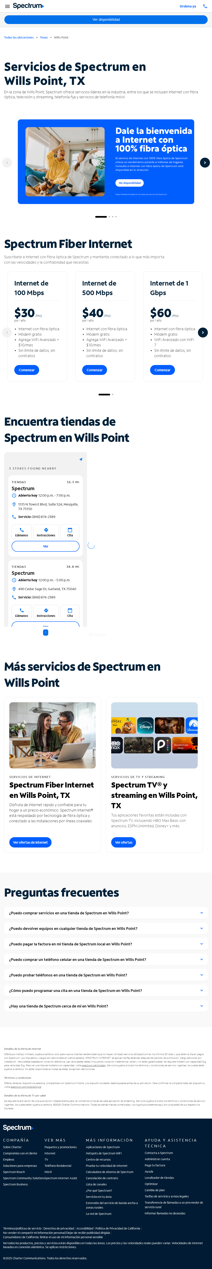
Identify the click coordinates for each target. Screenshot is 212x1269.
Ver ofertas (123, 842)
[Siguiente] (205, 163)
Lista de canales (96, 1184)
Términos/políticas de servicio (22, 1228)
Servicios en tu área (99, 1197)
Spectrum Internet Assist (61, 1178)
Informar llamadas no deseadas (165, 1213)
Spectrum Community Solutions (24, 1178)
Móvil (48, 1172)
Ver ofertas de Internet (30, 842)
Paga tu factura (155, 1165)
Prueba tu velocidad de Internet (107, 1166)
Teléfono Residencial (58, 1166)
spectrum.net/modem (94, 1065)
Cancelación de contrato (102, 1178)
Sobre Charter (12, 1147)
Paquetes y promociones (61, 1147)
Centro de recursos (98, 1159)
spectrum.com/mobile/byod (26, 1086)
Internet (50, 1153)
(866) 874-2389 (36, 516)
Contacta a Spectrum (159, 1153)
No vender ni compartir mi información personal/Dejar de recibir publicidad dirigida (56, 1233)
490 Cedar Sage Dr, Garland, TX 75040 (47, 589)
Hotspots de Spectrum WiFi (104, 1153)
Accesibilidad (84, 1228)
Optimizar (151, 1184)
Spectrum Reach (14, 1172)
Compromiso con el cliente (20, 1153)
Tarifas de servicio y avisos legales (167, 1196)
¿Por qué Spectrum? (99, 1190)
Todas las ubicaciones (19, 37)
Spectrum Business (15, 1184)
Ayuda (149, 1171)
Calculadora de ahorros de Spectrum (109, 1172)
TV (46, 1159)
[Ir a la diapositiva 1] (101, 217)
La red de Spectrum (98, 1214)
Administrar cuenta (157, 1159)
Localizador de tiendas (159, 1178)
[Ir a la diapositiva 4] (116, 217)
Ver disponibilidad (106, 20)
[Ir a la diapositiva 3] (112, 217)
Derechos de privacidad (58, 1228)
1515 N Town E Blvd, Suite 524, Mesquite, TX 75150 (48, 506)
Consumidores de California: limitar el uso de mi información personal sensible (53, 1237)
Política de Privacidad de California (117, 1228)
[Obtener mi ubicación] (81, 459)
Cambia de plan (155, 1190)
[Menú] (6, 6)
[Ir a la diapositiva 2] (109, 217)
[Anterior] (7, 163)
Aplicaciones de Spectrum (103, 1147)
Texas (44, 37)
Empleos (8, 1159)
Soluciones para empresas (20, 1166)
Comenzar (27, 370)
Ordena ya (188, 6)
